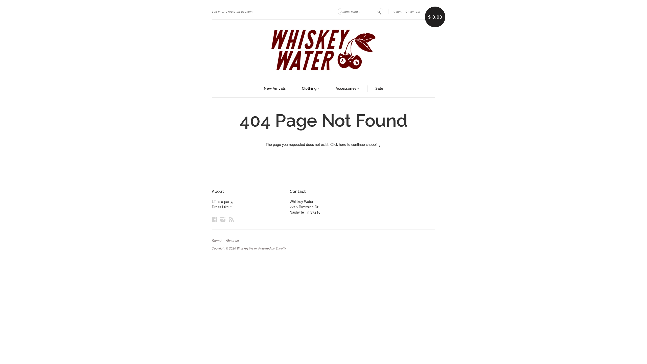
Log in (216, 11)
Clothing (309, 88)
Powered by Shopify (272, 248)
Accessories (346, 88)
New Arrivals (275, 88)
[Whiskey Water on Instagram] (223, 219)
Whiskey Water (247, 248)
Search (217, 240)
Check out (412, 11)
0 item (398, 11)
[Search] (379, 11)
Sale (379, 88)
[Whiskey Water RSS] (231, 219)
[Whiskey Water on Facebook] (214, 219)
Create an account (239, 11)
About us (232, 240)
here (342, 144)
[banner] (323, 50)
